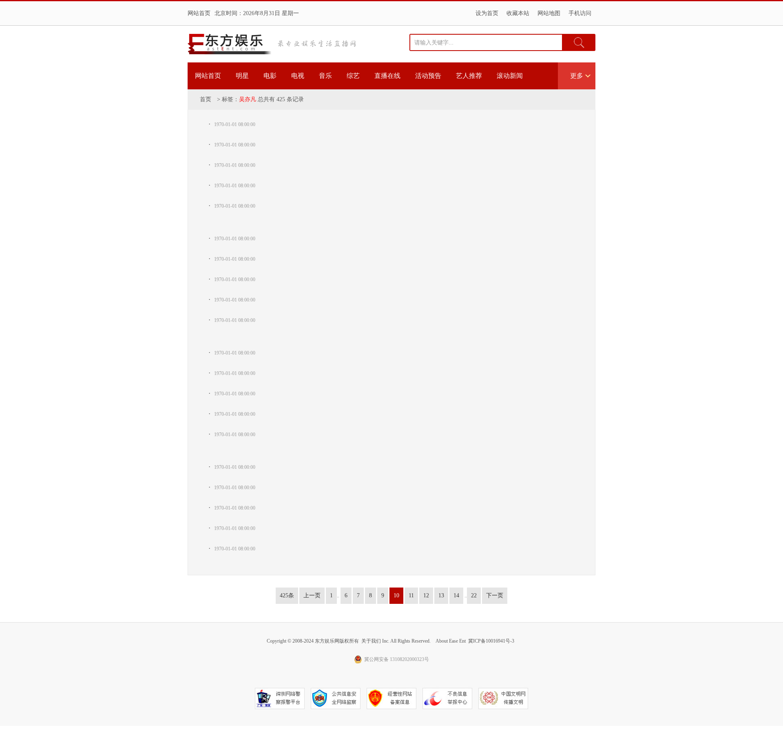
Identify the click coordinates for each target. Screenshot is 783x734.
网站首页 (199, 13)
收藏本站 (518, 13)
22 (474, 595)
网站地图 (548, 13)
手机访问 (579, 13)
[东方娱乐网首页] (230, 44)
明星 (242, 75)
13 (441, 595)
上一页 (312, 595)
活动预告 (428, 75)
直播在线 (387, 75)
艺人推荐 (469, 75)
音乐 (325, 75)
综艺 (353, 75)
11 (411, 595)
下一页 (494, 595)
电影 (269, 75)
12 (426, 595)
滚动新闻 (510, 75)
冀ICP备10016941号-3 (491, 641)
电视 (297, 75)
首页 (205, 99)
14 (456, 595)
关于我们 (371, 641)
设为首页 (487, 13)
